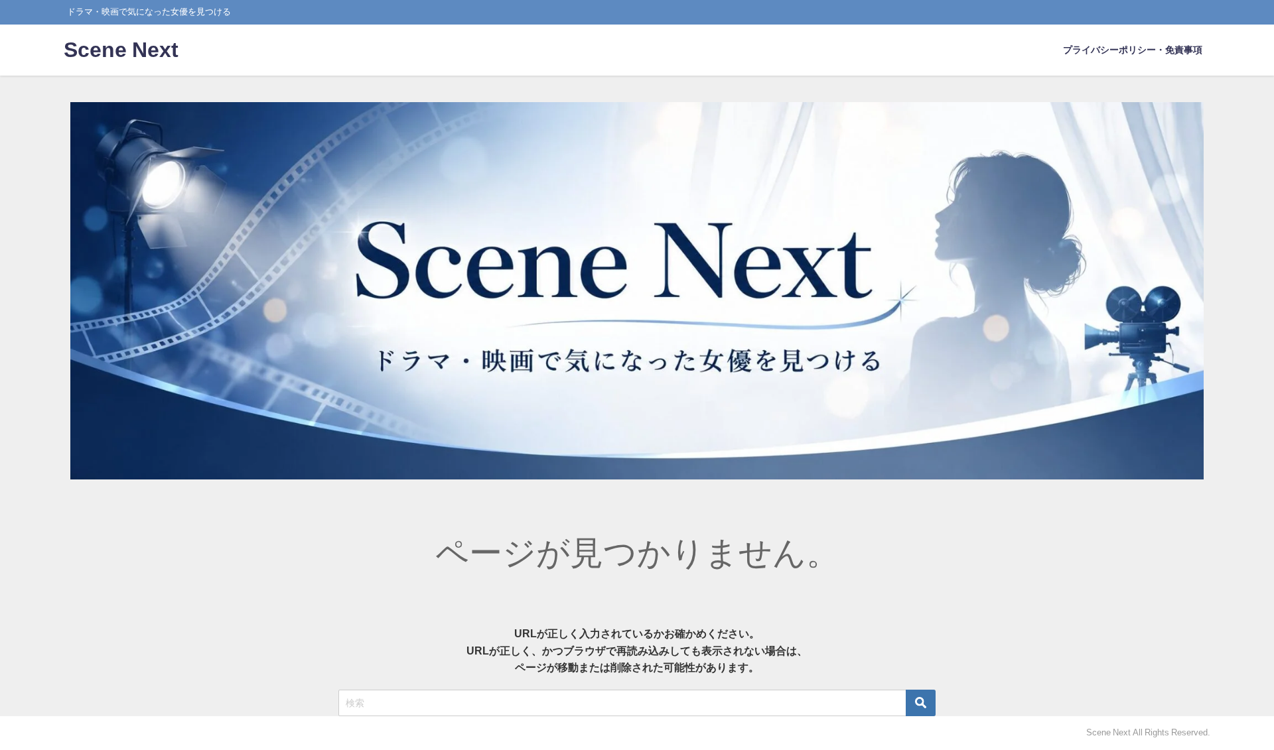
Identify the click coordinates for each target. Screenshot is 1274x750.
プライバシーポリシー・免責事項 (1132, 49)
